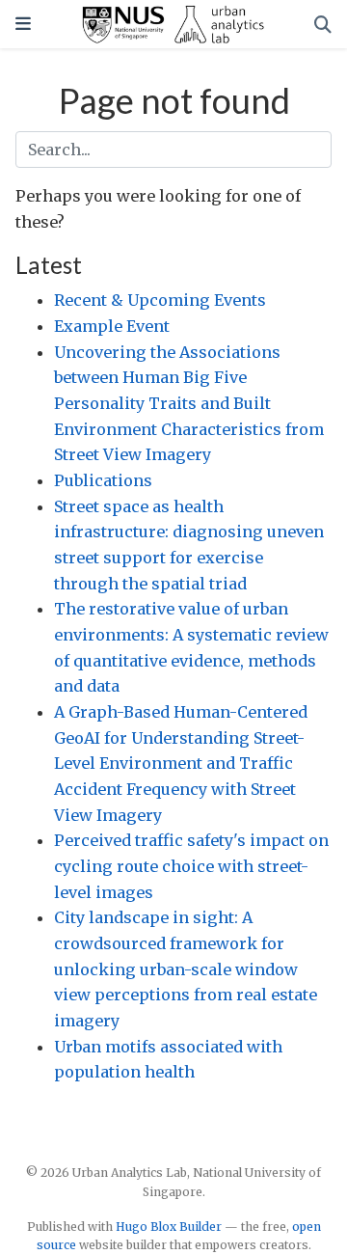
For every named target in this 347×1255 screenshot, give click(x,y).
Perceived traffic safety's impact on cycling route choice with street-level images (191, 866)
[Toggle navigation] (23, 24)
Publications (103, 480)
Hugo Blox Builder (169, 1226)
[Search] (323, 25)
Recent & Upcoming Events (160, 300)
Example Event (112, 326)
